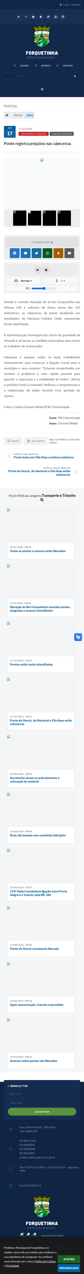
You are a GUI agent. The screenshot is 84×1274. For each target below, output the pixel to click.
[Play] (38, 270)
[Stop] (46, 270)
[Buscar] (75, 76)
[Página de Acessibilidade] (63, 16)
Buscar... (9, 76)
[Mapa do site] (55, 16)
